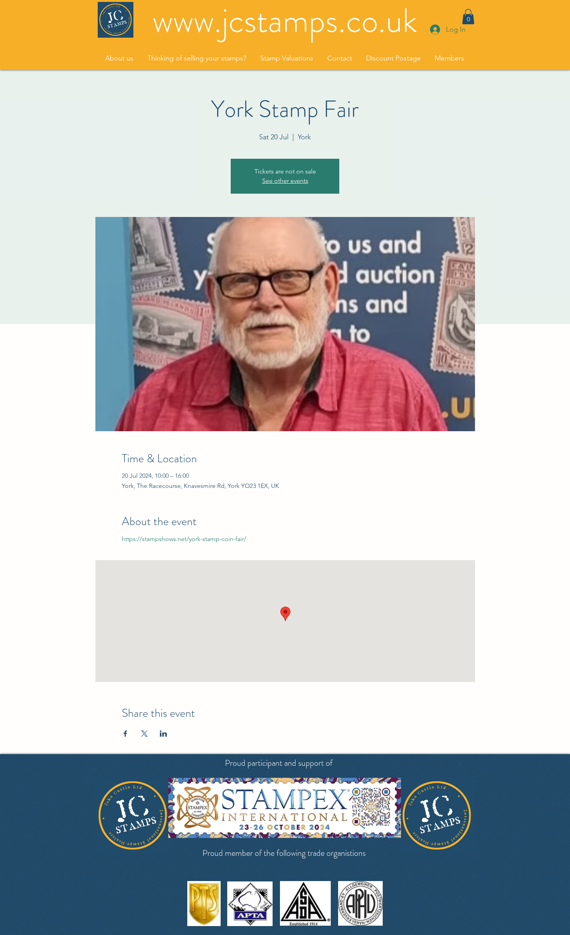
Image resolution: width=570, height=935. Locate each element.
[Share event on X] (144, 733)
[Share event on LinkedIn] (163, 733)
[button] (468, 16)
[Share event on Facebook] (125, 733)
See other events (285, 180)
